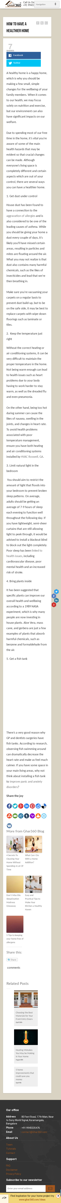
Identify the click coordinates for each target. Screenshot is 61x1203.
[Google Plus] (20, 806)
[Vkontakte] (9, 825)
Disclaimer (12, 1169)
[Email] (15, 815)
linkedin (57, 600)
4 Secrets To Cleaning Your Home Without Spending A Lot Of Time (14, 862)
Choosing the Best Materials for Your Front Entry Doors (24, 1016)
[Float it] (43, 815)
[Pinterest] (32, 806)
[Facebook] (9, 806)
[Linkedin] (26, 806)
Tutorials (11, 1148)
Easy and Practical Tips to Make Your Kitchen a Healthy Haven (33, 902)
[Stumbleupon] (9, 815)
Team (9, 1144)
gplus (54, 605)
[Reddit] (38, 806)
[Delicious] (43, 806)
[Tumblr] (26, 815)
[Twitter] (15, 806)
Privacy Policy (13, 1174)
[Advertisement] (30, 695)
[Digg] (20, 815)
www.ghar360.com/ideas (32, 1200)
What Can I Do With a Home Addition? (32, 859)
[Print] (38, 815)
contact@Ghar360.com (34, 1132)
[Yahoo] (32, 815)
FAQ (8, 1165)
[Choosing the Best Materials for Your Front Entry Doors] (26, 1000)
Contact (10, 1153)
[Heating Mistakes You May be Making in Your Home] (26, 1038)
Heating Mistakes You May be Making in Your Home (25, 1053)
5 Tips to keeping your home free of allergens (14, 939)
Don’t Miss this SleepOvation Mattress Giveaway (13, 900)
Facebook (54, 596)
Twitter (57, 591)
